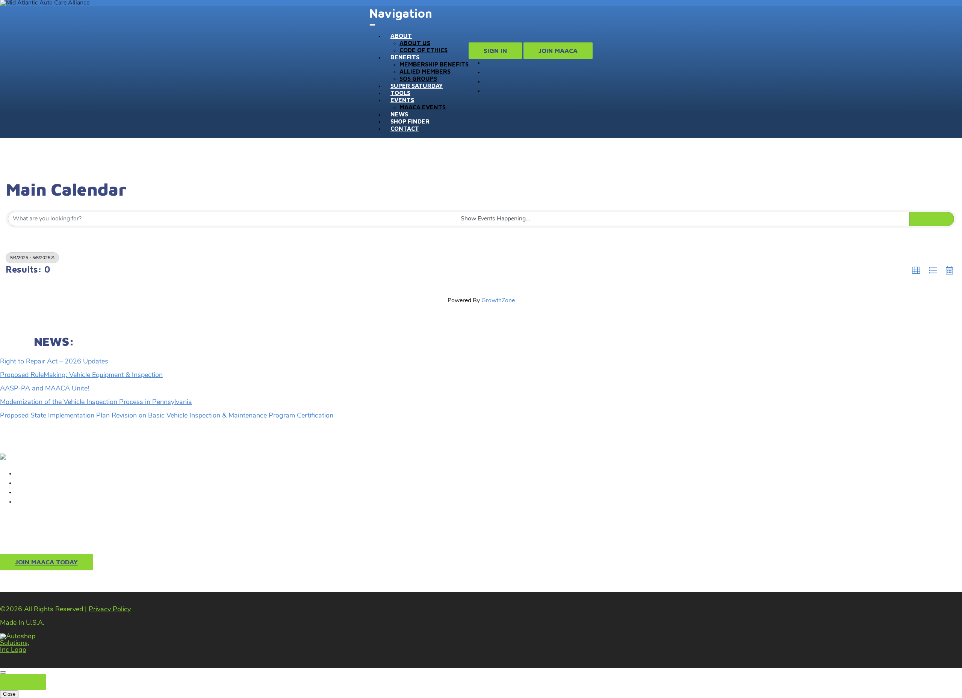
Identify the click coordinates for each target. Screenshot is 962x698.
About (401, 35)
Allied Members (425, 71)
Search (935, 219)
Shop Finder (410, 121)
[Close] (3, 672)
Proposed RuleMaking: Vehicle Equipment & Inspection (81, 375)
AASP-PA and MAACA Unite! (44, 389)
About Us (414, 42)
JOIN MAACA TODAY (46, 562)
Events (402, 99)
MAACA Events (422, 107)
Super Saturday (416, 85)
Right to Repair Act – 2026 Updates (54, 362)
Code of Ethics (423, 50)
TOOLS (400, 92)
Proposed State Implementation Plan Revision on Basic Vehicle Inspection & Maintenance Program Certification (166, 416)
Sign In (495, 51)
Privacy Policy (110, 609)
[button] (916, 270)
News (399, 114)
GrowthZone (498, 301)
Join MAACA (558, 51)
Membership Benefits (434, 64)
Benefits (404, 57)
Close (23, 682)
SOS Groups (418, 78)
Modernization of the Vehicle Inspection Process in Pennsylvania (96, 402)
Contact (404, 128)
